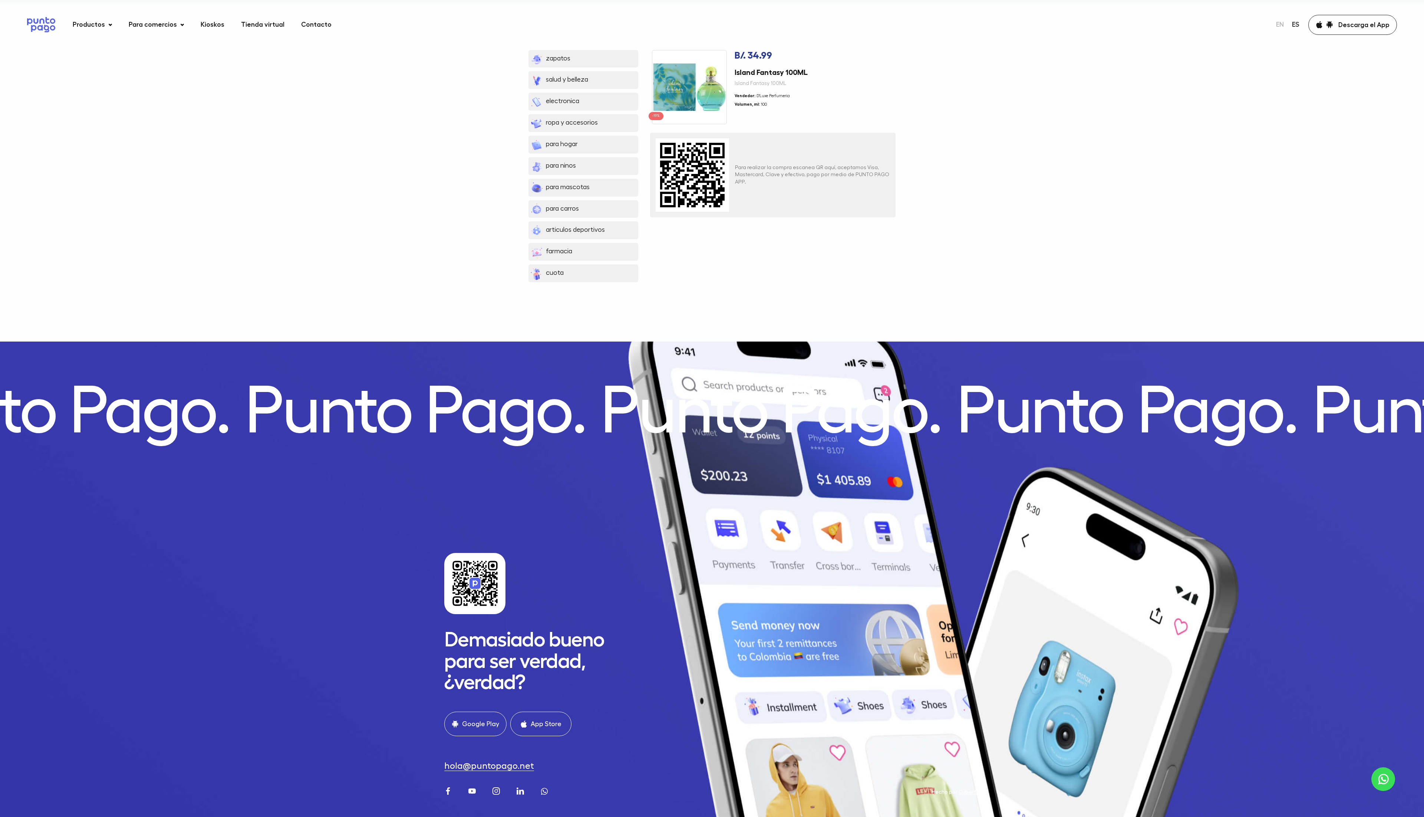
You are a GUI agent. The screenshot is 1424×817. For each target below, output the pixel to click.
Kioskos (212, 24)
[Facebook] (449, 790)
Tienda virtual (262, 24)
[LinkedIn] (521, 790)
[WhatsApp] (545, 790)
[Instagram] (497, 790)
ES (1295, 24)
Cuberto (969, 791)
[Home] (41, 24)
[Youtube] (473, 790)
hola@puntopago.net (489, 765)
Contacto (316, 24)
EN (1280, 24)
